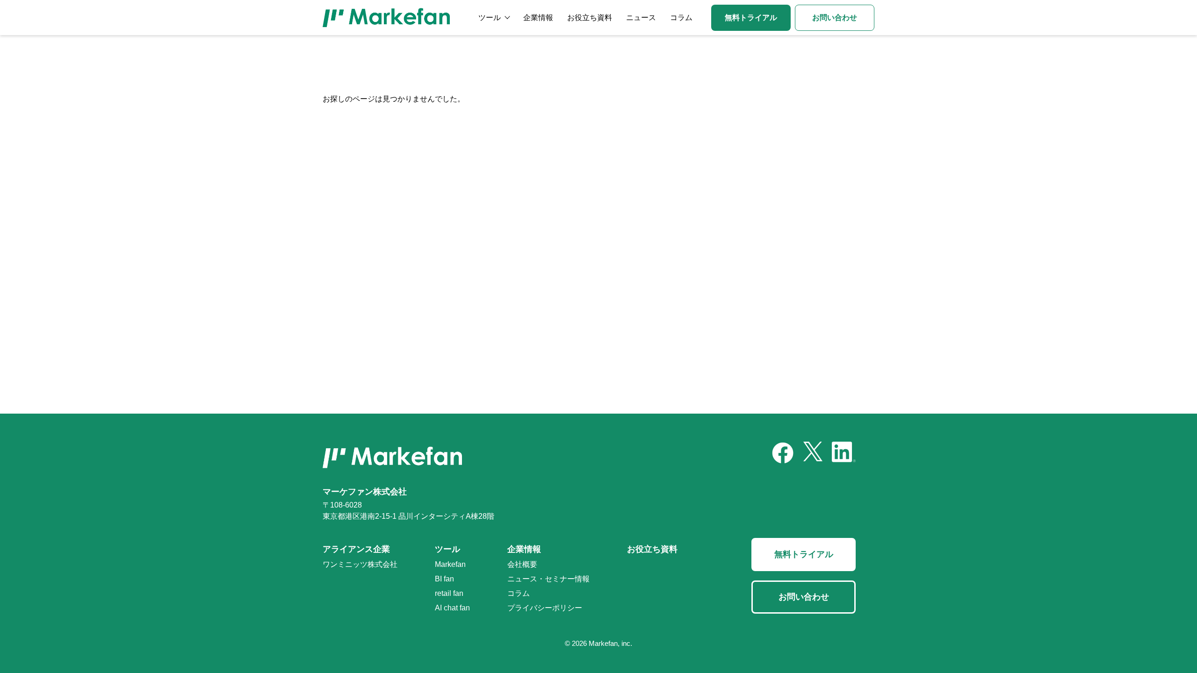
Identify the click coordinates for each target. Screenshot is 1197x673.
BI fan (444, 579)
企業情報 (538, 17)
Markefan (450, 564)
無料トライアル (751, 17)
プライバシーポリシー (544, 608)
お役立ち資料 (589, 17)
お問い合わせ (834, 17)
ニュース (641, 17)
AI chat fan (452, 608)
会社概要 (522, 564)
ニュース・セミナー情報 (548, 579)
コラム (681, 17)
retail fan (449, 593)
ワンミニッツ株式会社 (360, 564)
